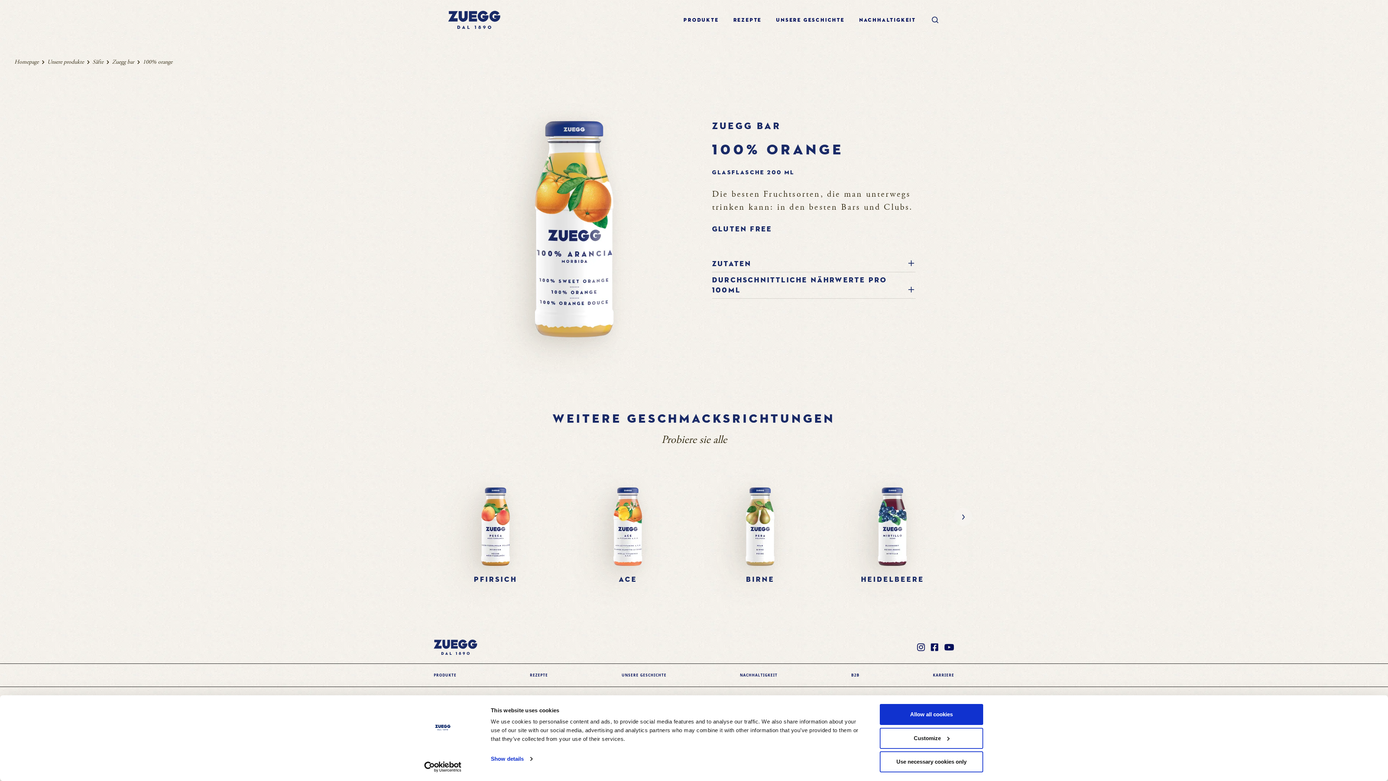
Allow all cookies (931, 714)
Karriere (943, 675)
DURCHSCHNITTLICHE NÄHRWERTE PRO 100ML (799, 285)
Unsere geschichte (810, 20)
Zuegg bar (123, 62)
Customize (927, 738)
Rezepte (747, 20)
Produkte (701, 20)
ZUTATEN (731, 264)
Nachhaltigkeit (887, 20)
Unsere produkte (65, 62)
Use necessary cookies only (931, 762)
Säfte (98, 62)
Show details (507, 759)
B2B (855, 675)
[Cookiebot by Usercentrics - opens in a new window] (443, 766)
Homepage (26, 62)
